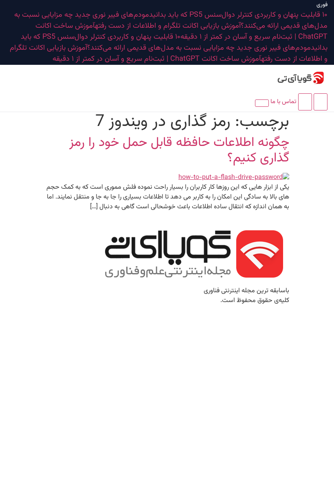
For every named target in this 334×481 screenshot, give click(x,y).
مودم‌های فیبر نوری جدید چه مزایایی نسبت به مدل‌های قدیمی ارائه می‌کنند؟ (199, 48)
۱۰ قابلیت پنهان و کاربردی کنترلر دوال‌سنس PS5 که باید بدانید (238, 15)
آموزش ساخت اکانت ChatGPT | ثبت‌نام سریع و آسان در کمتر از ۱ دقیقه (181, 31)
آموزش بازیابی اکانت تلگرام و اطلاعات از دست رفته (168, 26)
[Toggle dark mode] (305, 101)
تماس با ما (283, 101)
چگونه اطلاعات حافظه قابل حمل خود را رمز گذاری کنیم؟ (179, 150)
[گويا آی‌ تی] (290, 78)
